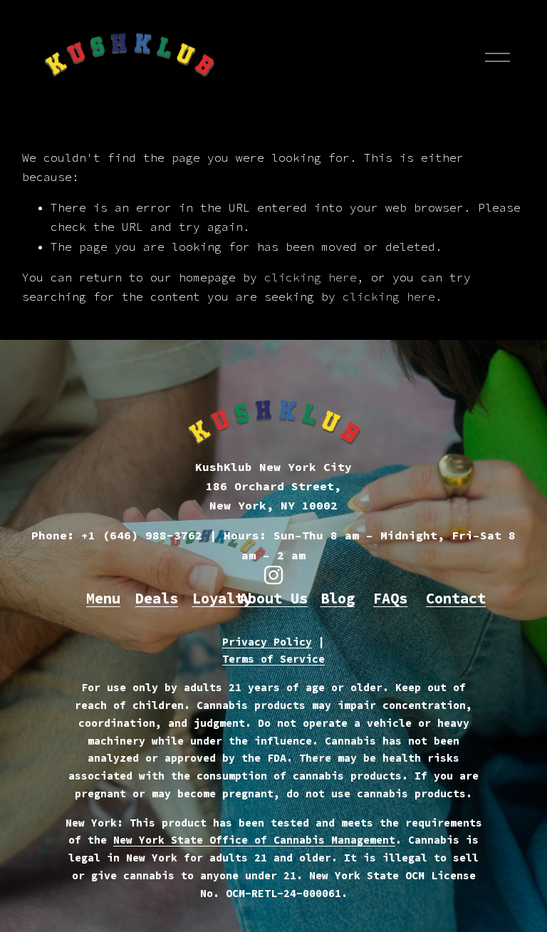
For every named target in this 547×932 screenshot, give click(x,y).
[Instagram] (273, 575)
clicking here (310, 277)
